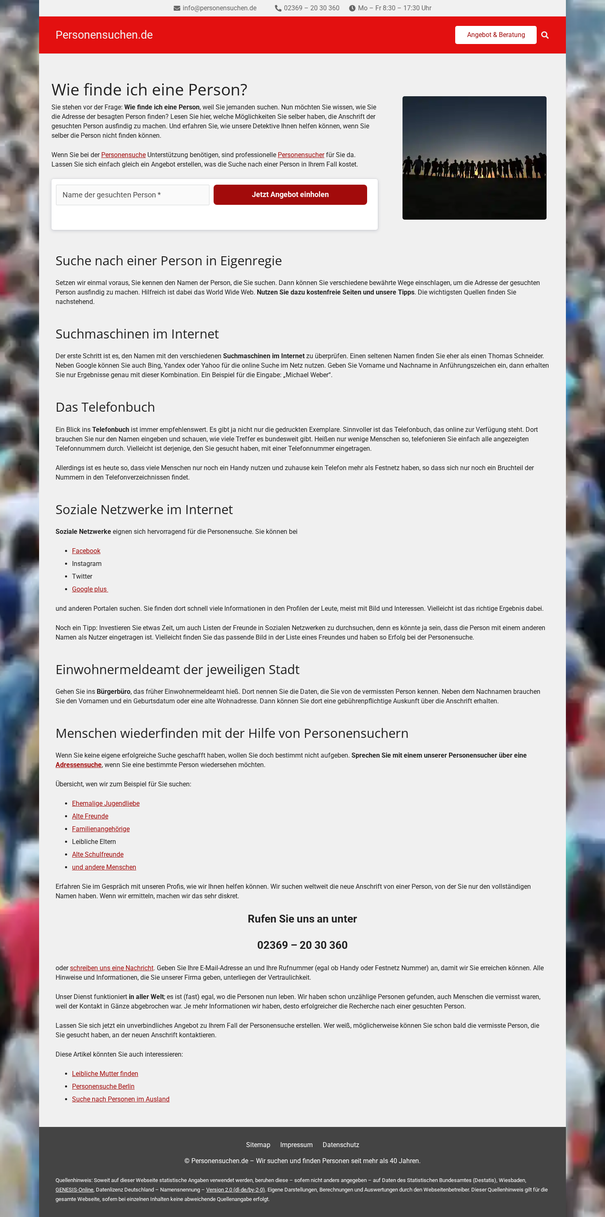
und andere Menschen (104, 867)
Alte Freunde (90, 816)
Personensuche (123, 155)
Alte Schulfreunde (97, 854)
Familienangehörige (101, 829)
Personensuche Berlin (103, 1086)
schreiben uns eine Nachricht (112, 968)
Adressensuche (79, 765)
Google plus (90, 589)
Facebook (86, 551)
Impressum (296, 1145)
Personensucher (301, 155)
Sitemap (258, 1145)
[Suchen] (545, 35)
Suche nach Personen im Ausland (121, 1099)
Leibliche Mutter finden (105, 1074)
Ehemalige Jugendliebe (106, 803)
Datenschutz (341, 1145)
